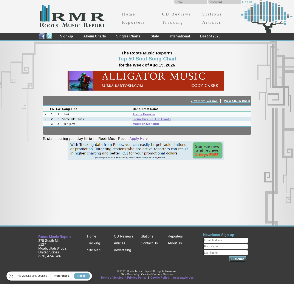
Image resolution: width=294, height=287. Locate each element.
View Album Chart (237, 101)
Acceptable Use (183, 277)
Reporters (133, 22)
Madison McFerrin (146, 123)
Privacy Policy (136, 277)
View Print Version (204, 101)
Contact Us (149, 243)
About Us (175, 243)
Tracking (172, 22)
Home (128, 14)
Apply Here (138, 138)
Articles (211, 22)
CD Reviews (176, 14)
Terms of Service (112, 277)
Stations (212, 14)
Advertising (122, 250)
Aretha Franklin (144, 114)
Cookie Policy (159, 277)
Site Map (94, 250)
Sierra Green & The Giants (152, 119)
